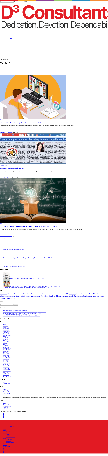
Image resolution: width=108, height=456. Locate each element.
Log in (4, 389)
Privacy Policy (6, 404)
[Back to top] (0, 455)
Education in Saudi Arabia (86, 294)
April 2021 (5, 344)
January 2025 (6, 328)
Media (4, 438)
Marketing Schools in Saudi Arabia (71, 296)
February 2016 (6, 365)
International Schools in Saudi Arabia (45, 296)
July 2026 (5, 324)
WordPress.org (6, 393)
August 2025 (6, 327)
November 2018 (7, 357)
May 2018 (5, 360)
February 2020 (6, 353)
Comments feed (6, 391)
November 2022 (7, 332)
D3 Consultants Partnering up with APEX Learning (15, 314)
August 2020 (6, 351)
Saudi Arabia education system (93, 296)
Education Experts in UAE (58, 294)
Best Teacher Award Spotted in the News (12, 168)
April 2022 (5, 340)
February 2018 (6, 363)
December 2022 (6, 331)
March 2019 (6, 356)
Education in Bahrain (72, 294)
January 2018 (6, 364)
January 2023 (6, 330)
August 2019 (6, 355)
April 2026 (5, 326)
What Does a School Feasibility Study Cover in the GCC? (16, 310)
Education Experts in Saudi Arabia (35, 294)
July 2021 (5, 343)
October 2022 (6, 334)
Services (5, 433)
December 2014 (6, 369)
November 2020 (7, 348)
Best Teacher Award (3, 294)
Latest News (9, 439)
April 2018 (5, 361)
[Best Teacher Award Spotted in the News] (33, 164)
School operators (7, 298)
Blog (1, 120)
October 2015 (6, 367)
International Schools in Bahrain (17, 296)
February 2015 (6, 368)
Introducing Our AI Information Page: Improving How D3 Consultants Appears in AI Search (24, 312)
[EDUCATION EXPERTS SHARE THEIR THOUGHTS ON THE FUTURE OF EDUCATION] (33, 222)
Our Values (8, 431)
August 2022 (6, 336)
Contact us (5, 407)
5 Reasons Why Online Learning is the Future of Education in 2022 (20, 123)
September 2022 (7, 335)
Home (4, 429)
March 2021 (6, 345)
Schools (8, 435)
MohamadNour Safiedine (6, 132)
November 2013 (7, 376)
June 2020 (5, 352)
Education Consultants (14, 294)
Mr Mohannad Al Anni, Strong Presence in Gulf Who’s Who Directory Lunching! (22, 313)
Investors (8, 434)
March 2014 (6, 373)
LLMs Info (5, 408)
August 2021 (6, 341)
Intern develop (6, 446)
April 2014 (5, 372)
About (4, 430)
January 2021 (6, 347)
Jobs (4, 443)
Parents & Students (10, 437)
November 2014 (7, 371)
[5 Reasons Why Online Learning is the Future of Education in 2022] (33, 118)
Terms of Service (7, 406)
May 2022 (5, 339)
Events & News (3, 165)
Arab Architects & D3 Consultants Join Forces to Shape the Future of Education (21, 316)
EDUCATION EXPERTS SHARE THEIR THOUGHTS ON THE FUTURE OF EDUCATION (29, 226)
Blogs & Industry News (11, 442)
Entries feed (5, 390)
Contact (5, 445)
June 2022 (5, 338)
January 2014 (6, 375)
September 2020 (7, 349)
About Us (5, 403)
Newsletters (8, 441)
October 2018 (6, 359)
